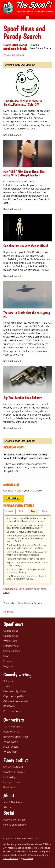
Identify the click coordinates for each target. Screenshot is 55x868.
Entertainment (10, 646)
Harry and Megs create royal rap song (26, 558)
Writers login (10, 751)
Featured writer (11, 731)
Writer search (10, 741)
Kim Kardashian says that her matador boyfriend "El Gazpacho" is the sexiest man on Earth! (26, 538)
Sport (6, 656)
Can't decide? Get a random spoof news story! (24, 590)
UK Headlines (10, 636)
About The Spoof (12, 802)
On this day (9, 777)
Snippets (8, 681)
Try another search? (14, 55)
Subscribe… (13, 498)
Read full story (11, 135)
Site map (8, 807)
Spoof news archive (14, 772)
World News (10, 641)
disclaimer (28, 858)
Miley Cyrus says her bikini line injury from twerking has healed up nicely (25, 526)
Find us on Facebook (14, 824)
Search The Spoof (13, 767)
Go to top (8, 612)
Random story (11, 787)
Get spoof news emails (15, 701)
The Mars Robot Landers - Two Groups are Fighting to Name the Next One (26, 546)
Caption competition (14, 696)
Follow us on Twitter (14, 819)
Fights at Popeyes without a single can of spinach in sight (27, 564)
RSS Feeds (9, 706)
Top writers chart (12, 726)
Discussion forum (12, 711)
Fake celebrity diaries (14, 691)
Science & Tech (11, 651)
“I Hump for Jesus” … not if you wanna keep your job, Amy (25, 571)
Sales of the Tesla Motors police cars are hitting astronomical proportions (27, 553)
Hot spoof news (12, 782)
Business (8, 661)
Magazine (8, 666)
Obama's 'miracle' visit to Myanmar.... (25, 532)
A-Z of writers (10, 746)
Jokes (6, 686)
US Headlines (10, 631)
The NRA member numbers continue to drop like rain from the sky (27, 577)
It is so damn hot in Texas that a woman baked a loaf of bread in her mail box (26, 520)
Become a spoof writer (15, 736)
